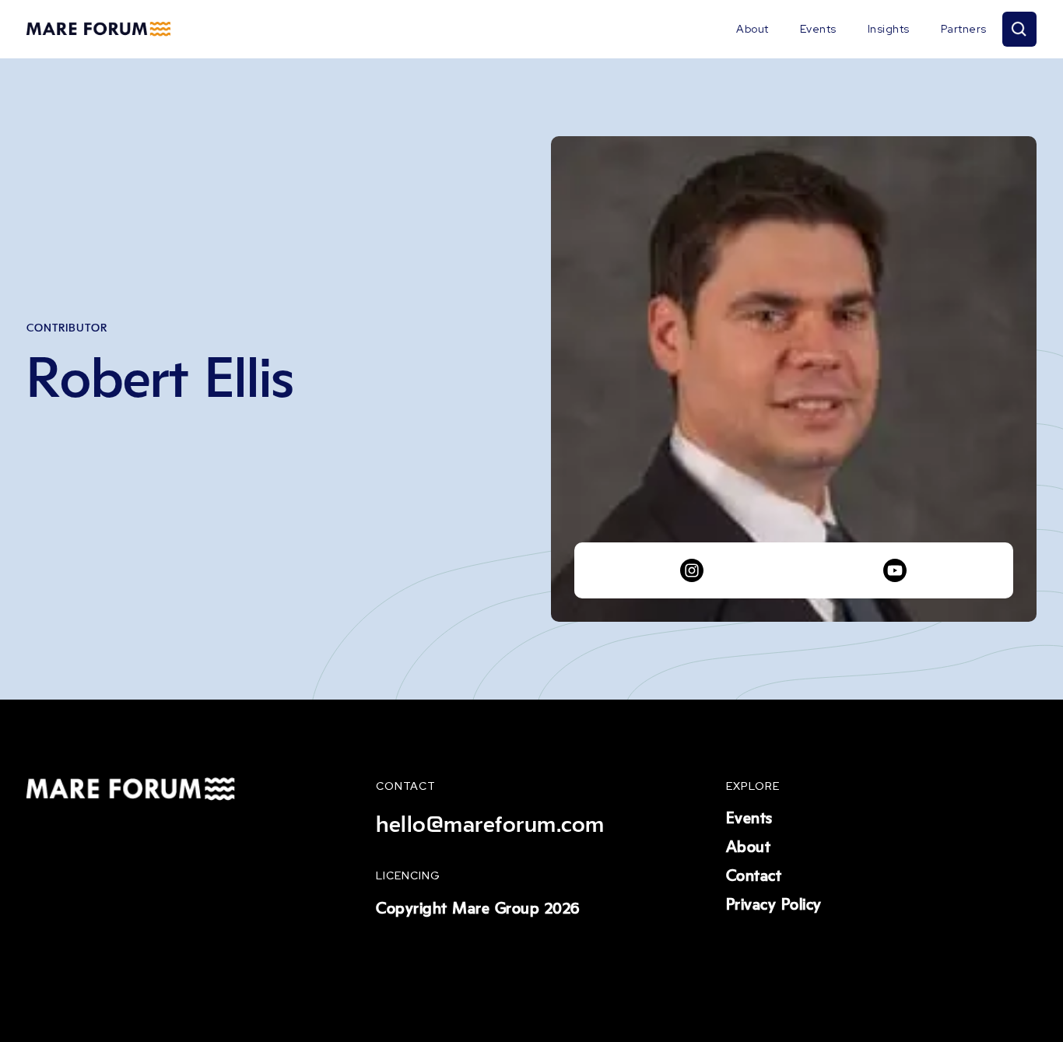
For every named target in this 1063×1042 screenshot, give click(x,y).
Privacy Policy (774, 905)
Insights (889, 29)
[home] (98, 29)
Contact (754, 876)
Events (818, 29)
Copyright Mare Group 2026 (478, 909)
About (752, 29)
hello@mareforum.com (490, 825)
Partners (964, 29)
